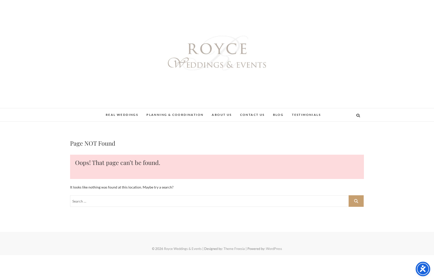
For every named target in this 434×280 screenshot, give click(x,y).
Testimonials (306, 115)
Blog (278, 115)
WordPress (274, 249)
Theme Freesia (234, 249)
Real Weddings (122, 115)
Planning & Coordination (174, 115)
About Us (222, 115)
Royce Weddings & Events (183, 249)
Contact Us (252, 115)
